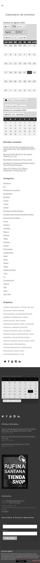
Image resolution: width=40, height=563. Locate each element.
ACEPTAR (21, 561)
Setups (5, 263)
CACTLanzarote (9, 314)
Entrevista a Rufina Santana (13, 211)
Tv (19, 354)
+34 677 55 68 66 (15, 503)
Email (5, 523)
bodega (21, 310)
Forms (5, 221)
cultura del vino (9, 320)
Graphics (6, 225)
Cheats (6, 201)
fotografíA (30, 324)
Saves (5, 260)
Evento (22, 324)
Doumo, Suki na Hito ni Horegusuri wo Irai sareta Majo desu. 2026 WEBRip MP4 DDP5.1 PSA (19, 149)
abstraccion (15, 307)
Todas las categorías (20, 100)
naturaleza (7, 337)
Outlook (14, 106)
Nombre (5, 530)
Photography (8, 249)
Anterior (9, 37)
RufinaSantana (19, 344)
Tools (5, 273)
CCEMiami (7, 317)
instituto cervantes (10, 330)
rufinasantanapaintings (12, 347)
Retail (5, 256)
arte (32, 307)
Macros (6, 232)
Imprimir (23, 106)
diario (18, 320)
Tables (5, 267)
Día (24, 26)
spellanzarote (26, 347)
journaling (6, 228)
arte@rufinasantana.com (15, 501)
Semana (19, 26)
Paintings (13, 340)
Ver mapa (5, 511)
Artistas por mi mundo (11, 190)
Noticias (6, 235)
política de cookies (22, 558)
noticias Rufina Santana (21, 337)
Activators (7, 183)
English (5, 208)
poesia (26, 340)
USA (4, 287)
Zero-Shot (7, 294)
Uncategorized (8, 280)
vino (22, 354)
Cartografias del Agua (24, 314)
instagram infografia (19, 327)
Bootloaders (7, 194)
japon (20, 330)
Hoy (15, 37)
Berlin (15, 310)
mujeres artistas (23, 334)
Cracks (5, 204)
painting (6, 340)
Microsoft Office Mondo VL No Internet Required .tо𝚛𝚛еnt (17, 155)
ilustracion (7, 327)
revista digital (8, 344)
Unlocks (6, 284)
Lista (8, 27)
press (32, 340)
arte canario (7, 310)
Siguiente (21, 37)
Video (5, 291)
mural (31, 334)
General (9, 100)
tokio (22, 350)
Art (4, 187)
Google (8, 106)
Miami (13, 334)
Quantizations (8, 253)
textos (16, 350)
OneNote (6, 242)
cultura (25, 317)
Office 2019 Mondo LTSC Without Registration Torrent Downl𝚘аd (15, 169)
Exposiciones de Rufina (11, 218)
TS (4, 277)
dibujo (23, 320)
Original (6, 246)
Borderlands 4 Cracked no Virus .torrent (17, 160)
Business (6, 197)
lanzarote (6, 334)
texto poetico (8, 350)
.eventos (6, 307)
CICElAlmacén (17, 317)
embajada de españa (11, 324)
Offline (5, 239)
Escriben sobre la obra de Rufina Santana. (18, 215)
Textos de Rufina (9, 270)
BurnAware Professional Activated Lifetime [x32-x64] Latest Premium (19, 164)
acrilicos (23, 307)
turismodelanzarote (10, 354)
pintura (20, 340)
